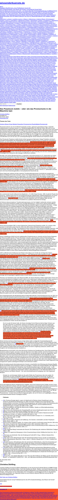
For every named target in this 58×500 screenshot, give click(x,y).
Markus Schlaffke (42, 91)
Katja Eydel (45, 67)
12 (28, 268)
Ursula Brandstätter (52, 60)
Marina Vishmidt (14, 98)
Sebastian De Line (50, 65)
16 (0, 310)
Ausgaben (3, 8)
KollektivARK (53, 77)
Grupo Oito (20, 85)
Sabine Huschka (51, 74)
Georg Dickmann (18, 66)
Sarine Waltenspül (50, 98)
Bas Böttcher (34, 60)
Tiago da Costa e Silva (31, 65)
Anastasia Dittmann (28, 66)
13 (26, 272)
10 (51, 254)
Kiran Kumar (45, 78)
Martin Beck (21, 59)
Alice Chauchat (10, 63)
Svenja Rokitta (45, 89)
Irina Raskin (48, 88)
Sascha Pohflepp (36, 87)
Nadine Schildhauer (32, 91)
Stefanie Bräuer (4, 62)
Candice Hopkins (42, 74)
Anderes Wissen (4, 124)
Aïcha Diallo (10, 66)
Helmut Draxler (8, 67)
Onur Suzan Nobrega (47, 84)
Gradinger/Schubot (13, 70)
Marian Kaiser (47, 76)
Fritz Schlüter (50, 91)
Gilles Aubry (9, 58)
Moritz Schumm (9, 92)
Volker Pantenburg (42, 85)
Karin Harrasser (36, 71)
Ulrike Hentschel (40, 73)
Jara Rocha (37, 89)
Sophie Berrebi (17, 60)
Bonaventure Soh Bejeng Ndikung (24, 84)
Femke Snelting (53, 94)
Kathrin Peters (20, 87)
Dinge (11, 124)
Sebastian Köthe (27, 78)
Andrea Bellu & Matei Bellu (45, 59)
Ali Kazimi (26, 77)
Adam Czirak (21, 65)
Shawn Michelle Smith (43, 94)
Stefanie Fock (31, 69)
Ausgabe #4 (3, 489)
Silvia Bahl (44, 58)
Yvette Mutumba (10, 84)
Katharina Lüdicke (5, 81)
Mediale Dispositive (18, 124)
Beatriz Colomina (43, 63)
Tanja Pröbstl (19, 88)
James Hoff (14, 74)
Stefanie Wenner (24, 99)
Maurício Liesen (36, 80)
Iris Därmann (41, 65)
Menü (1, 6)
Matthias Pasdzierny (52, 85)
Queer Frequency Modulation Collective (34, 88)
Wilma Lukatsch (14, 81)
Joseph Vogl (22, 98)
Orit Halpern (20, 71)
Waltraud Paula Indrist (6, 76)
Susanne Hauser (45, 71)
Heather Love (50, 80)
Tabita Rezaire (11, 89)
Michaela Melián (26, 83)
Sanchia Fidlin (10, 69)
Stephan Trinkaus (46, 96)
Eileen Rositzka (53, 89)
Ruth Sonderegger (13, 95)
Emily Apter (3, 58)
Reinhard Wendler (14, 99)
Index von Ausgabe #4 (6, 486)
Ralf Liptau (44, 80)
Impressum (5, 105)
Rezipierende (43, 124)
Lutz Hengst (25, 73)
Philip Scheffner (22, 91)
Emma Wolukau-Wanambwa (38, 101)
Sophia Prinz (3, 88)
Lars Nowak (14, 85)
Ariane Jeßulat (30, 76)
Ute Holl (25, 74)
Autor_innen (13, 8)
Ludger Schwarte (29, 92)
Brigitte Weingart (4, 99)
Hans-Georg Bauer (5, 59)
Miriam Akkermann (22, 56)
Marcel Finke (24, 69)
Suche (27, 8)
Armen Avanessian (18, 58)
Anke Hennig (32, 73)
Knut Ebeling (31, 67)
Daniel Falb (52, 67)
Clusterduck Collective (32, 63)
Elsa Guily (46, 70)
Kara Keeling (32, 77)
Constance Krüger (37, 78)
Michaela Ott (33, 85)
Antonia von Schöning (32, 98)
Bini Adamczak (4, 56)
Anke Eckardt (38, 67)
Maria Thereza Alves (51, 56)
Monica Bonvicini (26, 60)
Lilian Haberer (13, 71)
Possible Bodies (52, 87)
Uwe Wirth (48, 99)
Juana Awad (27, 58)
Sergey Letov (22, 80)
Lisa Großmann (39, 70)
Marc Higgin (7, 74)
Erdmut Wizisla (9, 101)
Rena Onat (27, 85)
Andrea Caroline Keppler (43, 77)
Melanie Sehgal (38, 92)
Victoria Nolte (7, 85)
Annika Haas (52, 70)
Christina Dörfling (47, 66)
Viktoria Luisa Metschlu (37, 83)
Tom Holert (20, 74)
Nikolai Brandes (42, 60)
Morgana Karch (19, 77)
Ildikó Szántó (47, 95)
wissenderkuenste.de (12, 3)
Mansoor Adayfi (12, 56)
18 (15, 343)
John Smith (33, 94)
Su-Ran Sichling (16, 94)
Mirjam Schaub (13, 91)
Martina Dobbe (38, 66)
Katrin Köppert (11, 78)
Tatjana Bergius (8, 60)
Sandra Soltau (4, 95)
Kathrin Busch (23, 62)
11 (41, 258)
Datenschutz (11, 105)
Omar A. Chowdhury (20, 63)
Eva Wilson (42, 99)
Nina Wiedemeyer (34, 99)
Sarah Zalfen (12, 102)
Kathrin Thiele (28, 96)
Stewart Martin (47, 81)
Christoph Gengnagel (50, 69)
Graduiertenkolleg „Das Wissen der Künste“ (14, 9)
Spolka (33, 95)
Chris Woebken (17, 101)
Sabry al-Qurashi (32, 56)
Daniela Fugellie (39, 69)
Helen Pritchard (11, 88)
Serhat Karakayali (10, 77)
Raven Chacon (48, 62)
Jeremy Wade (41, 98)
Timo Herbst (48, 73)
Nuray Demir (3, 66)
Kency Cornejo (52, 63)
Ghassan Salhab (4, 91)
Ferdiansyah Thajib (11, 96)
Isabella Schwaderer (19, 92)
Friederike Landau (5, 80)
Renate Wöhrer (26, 101)
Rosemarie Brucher (14, 62)
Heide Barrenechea (52, 58)
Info (30, 8)
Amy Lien (29, 80)
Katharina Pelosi (11, 87)
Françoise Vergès (5, 98)
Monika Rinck (19, 89)
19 (18, 379)
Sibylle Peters (28, 87)
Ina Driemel (15, 67)
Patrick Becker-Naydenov (31, 59)
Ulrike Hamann (28, 71)
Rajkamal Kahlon (38, 76)
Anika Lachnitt (52, 78)
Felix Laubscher (14, 80)
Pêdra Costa (3, 65)
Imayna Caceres (31, 62)
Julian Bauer (14, 59)
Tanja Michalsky (48, 83)
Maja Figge (17, 69)
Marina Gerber (4, 70)
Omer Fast (3, 69)
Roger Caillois (40, 62)
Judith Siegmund (25, 94)
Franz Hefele (18, 73)
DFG (1, 9)
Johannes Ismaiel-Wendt (19, 76)
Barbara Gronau (30, 70)
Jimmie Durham (23, 67)
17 (39, 331)
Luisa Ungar (54, 96)
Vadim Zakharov (4, 102)
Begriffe (8, 8)
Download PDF (4, 118)
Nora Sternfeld (40, 95)
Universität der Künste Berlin (34, 9)
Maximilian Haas (4, 71)
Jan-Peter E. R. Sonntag (24, 95)
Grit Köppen (3, 78)
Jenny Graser (22, 70)
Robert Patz (3, 87)
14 (7, 283)
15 (29, 298)
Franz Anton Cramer (12, 65)
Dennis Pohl (44, 87)
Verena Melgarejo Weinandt (14, 83)
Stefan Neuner (37, 84)
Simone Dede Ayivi (36, 58)
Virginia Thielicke (36, 96)
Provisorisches (28, 124)
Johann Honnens (32, 74)
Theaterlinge (20, 96)
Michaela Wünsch (50, 101)
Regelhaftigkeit (36, 124)
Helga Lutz (22, 81)
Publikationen (21, 8)
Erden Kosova (19, 78)
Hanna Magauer (29, 81)
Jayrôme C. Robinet (28, 89)
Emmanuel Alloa (41, 56)
